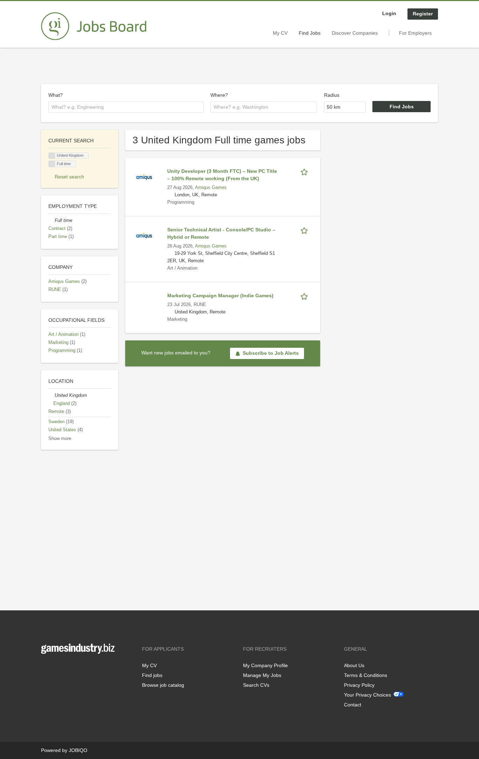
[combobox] (126, 107)
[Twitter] (58, 668)
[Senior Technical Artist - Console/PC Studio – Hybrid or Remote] (144, 235)
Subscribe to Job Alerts (271, 353)
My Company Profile (265, 665)
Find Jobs (310, 33)
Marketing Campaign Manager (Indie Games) (220, 295)
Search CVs (256, 685)
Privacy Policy (359, 685)
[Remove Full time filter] (51, 220)
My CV (280, 33)
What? (55, 95)
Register (423, 13)
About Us (354, 665)
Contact (352, 704)
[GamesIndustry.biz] (93, 26)
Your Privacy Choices (367, 695)
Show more (59, 438)
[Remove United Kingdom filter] (51, 395)
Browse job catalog (163, 685)
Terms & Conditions (365, 675)
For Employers (415, 33)
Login (389, 13)
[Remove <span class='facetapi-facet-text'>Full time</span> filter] (52, 164)
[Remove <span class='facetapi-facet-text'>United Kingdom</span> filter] (52, 156)
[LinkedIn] (68, 668)
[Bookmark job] (305, 171)
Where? (219, 95)
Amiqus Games (211, 187)
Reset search (69, 176)
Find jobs (152, 675)
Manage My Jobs (262, 675)
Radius (331, 95)
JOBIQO (78, 750)
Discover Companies (355, 33)
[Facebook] (46, 668)
